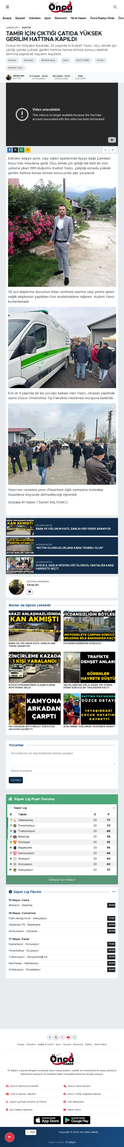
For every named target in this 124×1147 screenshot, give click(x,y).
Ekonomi (61, 18)
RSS (32, 1132)
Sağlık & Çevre (46, 1044)
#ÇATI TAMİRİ (82, 60)
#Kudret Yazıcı (15, 68)
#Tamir (100, 60)
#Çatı (65, 60)
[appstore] (47, 1119)
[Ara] (115, 7)
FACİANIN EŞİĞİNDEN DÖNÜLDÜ (82, 643)
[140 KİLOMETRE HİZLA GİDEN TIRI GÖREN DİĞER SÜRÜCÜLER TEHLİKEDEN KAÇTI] (89, 667)
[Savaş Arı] (16, 587)
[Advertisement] (62, 1003)
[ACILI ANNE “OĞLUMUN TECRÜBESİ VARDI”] (89, 708)
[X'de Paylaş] (15, 150)
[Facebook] (49, 1037)
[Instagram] (62, 1037)
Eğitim (88, 1044)
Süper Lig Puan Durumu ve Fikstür (28, 1102)
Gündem (35, 18)
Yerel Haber (78, 18)
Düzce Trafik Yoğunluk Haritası (84, 1094)
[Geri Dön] (10, 1137)
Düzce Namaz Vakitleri (23, 1094)
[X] (56, 1037)
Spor (47, 18)
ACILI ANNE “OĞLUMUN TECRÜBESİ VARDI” (89, 726)
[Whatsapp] (74, 1037)
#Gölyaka (28, 60)
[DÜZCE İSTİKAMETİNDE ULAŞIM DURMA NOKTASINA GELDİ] (35, 667)
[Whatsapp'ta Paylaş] (21, 150)
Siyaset (20, 18)
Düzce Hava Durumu (79, 1086)
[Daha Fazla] (27, 150)
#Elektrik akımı (48, 60)
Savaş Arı (33, 585)
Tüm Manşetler (75, 1102)
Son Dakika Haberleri (20, 1110)
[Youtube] (68, 1037)
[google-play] (76, 1119)
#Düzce (12, 60)
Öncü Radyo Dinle (102, 18)
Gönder (16, 780)
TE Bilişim (70, 1142)
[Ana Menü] (7, 7)
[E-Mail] (29, 592)
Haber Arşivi (74, 1110)
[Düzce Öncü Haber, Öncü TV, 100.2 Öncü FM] (60, 7)
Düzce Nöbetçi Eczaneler (24, 1086)
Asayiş (6, 18)
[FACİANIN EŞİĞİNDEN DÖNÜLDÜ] (89, 625)
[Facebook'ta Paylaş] (9, 150)
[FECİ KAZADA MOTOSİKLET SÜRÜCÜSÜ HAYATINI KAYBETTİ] (35, 708)
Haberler (12, 28)
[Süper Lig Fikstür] (113, 892)
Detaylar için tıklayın (62, 879)
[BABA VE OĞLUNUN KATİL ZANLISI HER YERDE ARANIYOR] (35, 625)
